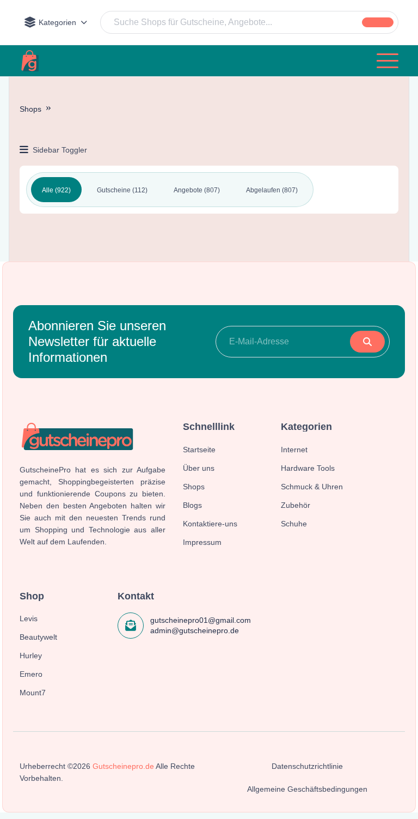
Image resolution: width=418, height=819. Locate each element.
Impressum (202, 542)
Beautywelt (38, 637)
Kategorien (57, 22)
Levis (29, 618)
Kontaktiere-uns (210, 523)
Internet (294, 449)
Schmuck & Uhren (312, 486)
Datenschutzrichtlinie (307, 766)
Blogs (192, 505)
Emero (31, 674)
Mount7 (33, 692)
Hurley (31, 655)
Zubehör (295, 505)
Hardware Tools (308, 468)
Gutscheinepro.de (123, 766)
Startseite (199, 449)
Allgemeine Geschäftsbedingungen (307, 789)
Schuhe (294, 523)
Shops (30, 109)
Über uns (198, 468)
